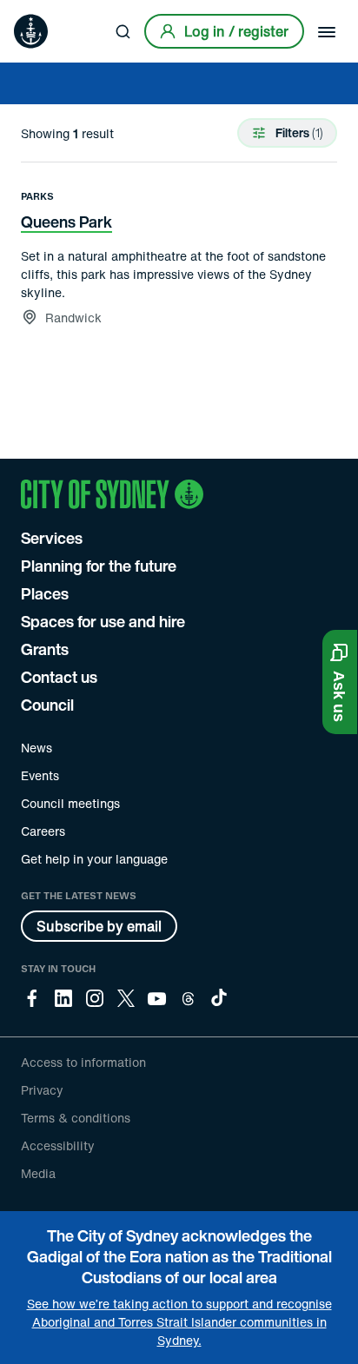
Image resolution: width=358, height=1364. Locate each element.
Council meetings (70, 803)
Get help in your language (94, 859)
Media (38, 1173)
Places (45, 593)
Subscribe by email (99, 926)
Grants (45, 649)
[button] (339, 682)
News (36, 747)
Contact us (59, 676)
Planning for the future (98, 565)
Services (52, 537)
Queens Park (66, 221)
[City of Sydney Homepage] (31, 31)
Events (40, 775)
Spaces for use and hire (103, 621)
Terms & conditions (75, 1118)
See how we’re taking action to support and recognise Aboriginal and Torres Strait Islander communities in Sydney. (179, 1321)
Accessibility (58, 1145)
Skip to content (44, 12)
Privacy (42, 1090)
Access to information (83, 1062)
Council (47, 704)
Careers (43, 831)
